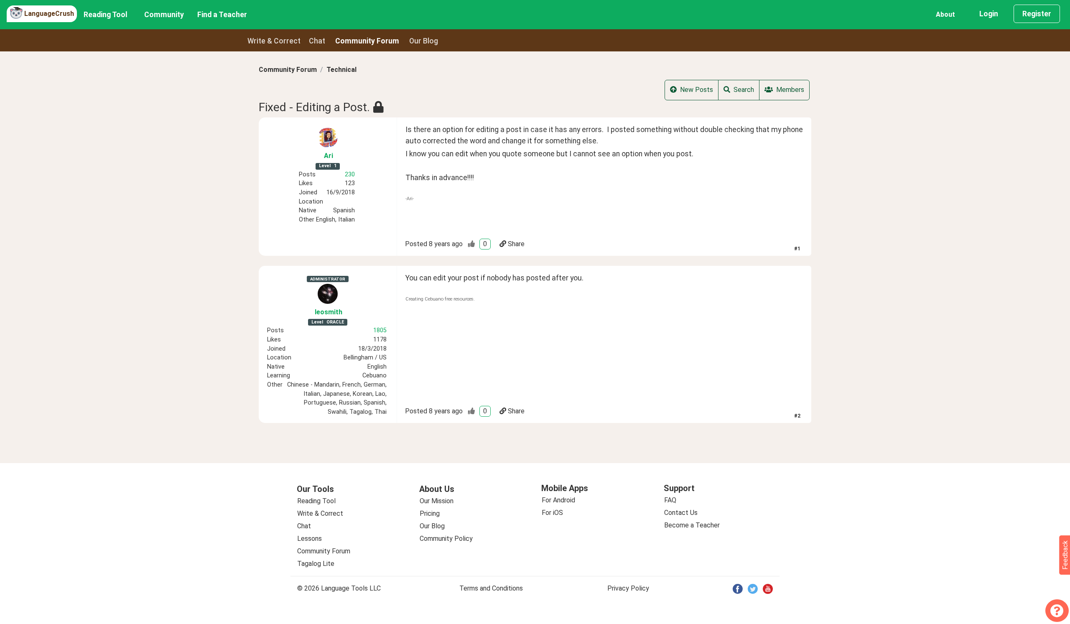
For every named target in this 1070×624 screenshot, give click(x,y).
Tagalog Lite (315, 564)
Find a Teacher (222, 14)
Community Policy (446, 538)
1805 (380, 330)
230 (350, 174)
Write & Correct (274, 41)
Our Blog (432, 526)
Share (516, 244)
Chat (317, 41)
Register (1036, 14)
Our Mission (436, 501)
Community (164, 14)
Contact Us (681, 513)
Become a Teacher (692, 525)
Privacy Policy (628, 588)
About (945, 14)
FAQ (670, 500)
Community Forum (288, 70)
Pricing (430, 513)
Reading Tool (105, 14)
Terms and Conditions (491, 588)
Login (988, 14)
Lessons (309, 538)
